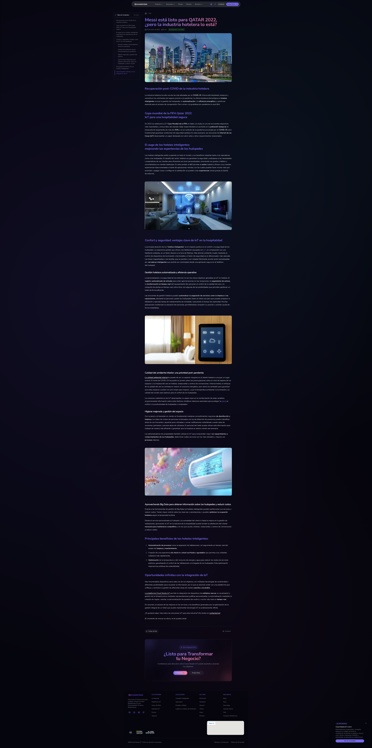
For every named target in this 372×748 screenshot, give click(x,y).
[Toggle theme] (215, 4)
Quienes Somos (228, 709)
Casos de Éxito (156, 705)
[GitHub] (143, 712)
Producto (158, 4)
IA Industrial (155, 698)
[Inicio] (146, 13)
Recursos (198, 4)
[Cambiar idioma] (211, 4)
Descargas (226, 705)
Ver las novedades (350, 741)
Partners (189, 4)
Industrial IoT (156, 709)
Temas (201, 709)
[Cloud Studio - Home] (140, 4)
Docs (224, 702)
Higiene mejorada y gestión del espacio (127, 55)
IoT (204, 250)
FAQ (224, 712)
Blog (224, 698)
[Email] (129, 712)
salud (224, 401)
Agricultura (179, 702)
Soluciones (169, 4)
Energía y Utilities (181, 705)
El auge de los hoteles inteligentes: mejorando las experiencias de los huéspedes (127, 34)
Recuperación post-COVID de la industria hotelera (126, 21)
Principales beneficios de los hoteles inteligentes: (125, 67)
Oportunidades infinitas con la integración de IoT (125, 73)
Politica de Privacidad (237, 742)
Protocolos (202, 698)
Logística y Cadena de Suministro (186, 709)
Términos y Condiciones (221, 742)
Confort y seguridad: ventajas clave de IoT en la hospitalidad (127, 40)
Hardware (202, 702)
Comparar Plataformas (230, 716)
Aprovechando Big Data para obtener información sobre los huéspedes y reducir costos (127, 61)
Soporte (154, 716)
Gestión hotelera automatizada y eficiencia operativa (128, 45)
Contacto (221, 4)
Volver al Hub (152, 631)
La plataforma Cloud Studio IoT (157, 593)
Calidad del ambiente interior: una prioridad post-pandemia (127, 50)
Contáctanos (179, 673)
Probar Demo (231, 4)
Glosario (202, 705)
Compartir (228, 631)
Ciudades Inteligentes (182, 698)
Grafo (201, 712)
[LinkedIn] (139, 712)
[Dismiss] (366, 723)
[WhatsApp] (134, 712)
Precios (180, 4)
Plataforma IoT (156, 702)
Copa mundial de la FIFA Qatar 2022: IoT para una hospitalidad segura (126, 27)
